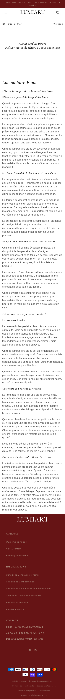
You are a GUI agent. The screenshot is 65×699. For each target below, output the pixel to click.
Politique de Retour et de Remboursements (28, 588)
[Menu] (6, 12)
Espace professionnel (17, 555)
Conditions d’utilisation (46, 686)
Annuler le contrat (15, 609)
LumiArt (23, 681)
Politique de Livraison (17, 602)
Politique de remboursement (40, 681)
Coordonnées (44, 691)
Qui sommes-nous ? (16, 542)
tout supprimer (50, 47)
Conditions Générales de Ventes (23, 575)
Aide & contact (13, 548)
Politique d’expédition (27, 691)
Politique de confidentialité (23, 686)
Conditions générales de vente (34, 695)
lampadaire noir (50, 502)
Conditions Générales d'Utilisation (23, 595)
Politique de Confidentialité (20, 581)
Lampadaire (32, 103)
